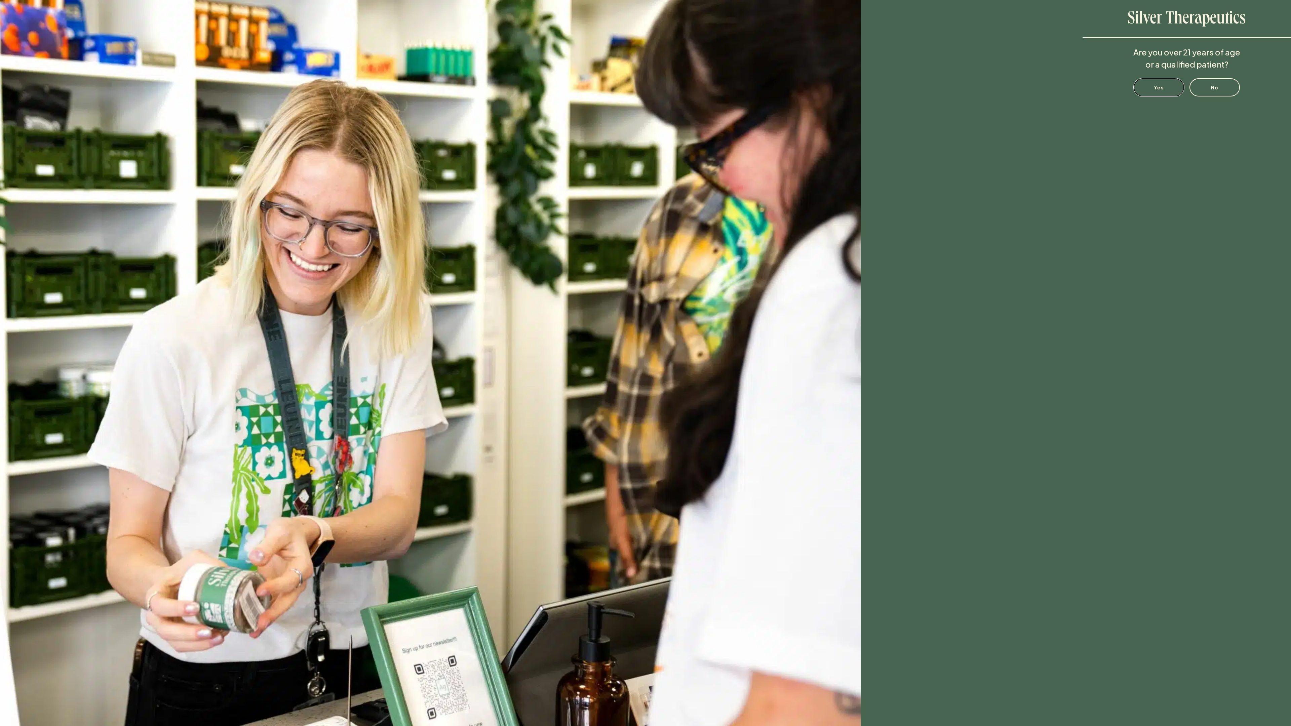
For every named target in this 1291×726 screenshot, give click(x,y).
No (1215, 87)
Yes (1159, 87)
